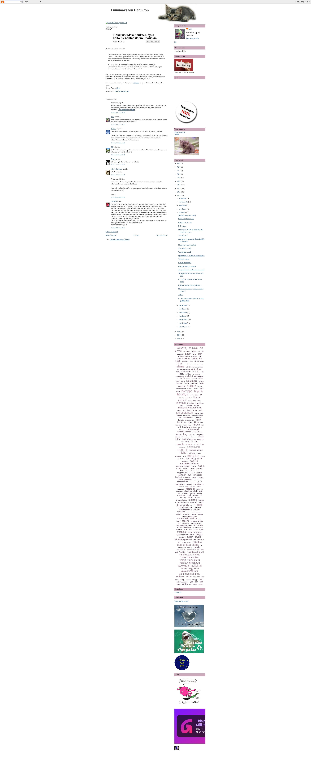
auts (200, 356)
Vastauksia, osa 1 (184, 252)
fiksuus (188, 378)
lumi (192, 441)
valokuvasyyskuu (190, 568)
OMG (189, 475)
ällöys (178, 584)
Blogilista (177, 592)
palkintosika (180, 484)
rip (191, 505)
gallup (177, 381)
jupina (197, 413)
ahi (199, 351)
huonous (189, 388)
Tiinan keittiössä (184, 527)
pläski (195, 491)
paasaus (188, 479)
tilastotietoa (179, 529)
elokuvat (189, 364)
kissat (189, 425)
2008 (179, 335)
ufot (195, 539)
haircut (183, 381)
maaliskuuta (183, 320)
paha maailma (182, 482)
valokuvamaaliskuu (190, 565)
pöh (201, 495)
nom (198, 470)
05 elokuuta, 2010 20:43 (118, 227)
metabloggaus (196, 450)
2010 (179, 196)
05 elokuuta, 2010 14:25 (118, 174)
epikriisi (189, 376)
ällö (201, 582)
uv (201, 545)
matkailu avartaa (193, 447)
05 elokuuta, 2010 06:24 (118, 164)
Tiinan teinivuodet (198, 527)
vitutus (189, 576)
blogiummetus (199, 361)
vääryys (195, 580)
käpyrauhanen (185, 437)
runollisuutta (183, 507)
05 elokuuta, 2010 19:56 (118, 197)
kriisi (179, 427)
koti (202, 425)
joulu (200, 410)
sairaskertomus (185, 510)
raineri (190, 497)
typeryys (182, 537)
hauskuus (186, 383)
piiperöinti (190, 489)
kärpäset (193, 437)
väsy (182, 579)
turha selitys (198, 532)
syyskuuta (183, 209)
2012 (179, 188)
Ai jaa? (109, 29)
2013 (179, 185)
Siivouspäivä (182, 235)
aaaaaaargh (186, 351)
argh (200, 354)
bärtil (179, 363)
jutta (201, 413)
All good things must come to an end (191, 270)
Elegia (113, 159)
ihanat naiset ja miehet (194, 400)
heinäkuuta (183, 305)
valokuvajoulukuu (190, 560)
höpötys (182, 394)
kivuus (196, 424)
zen (196, 582)
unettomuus (201, 539)
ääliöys (195, 584)
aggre (194, 351)
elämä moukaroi (183, 370)
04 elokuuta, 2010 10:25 (118, 112)
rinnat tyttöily (183, 505)
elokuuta (182, 212)
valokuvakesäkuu (190, 562)
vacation (197, 547)
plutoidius (188, 491)
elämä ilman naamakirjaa (194, 367)
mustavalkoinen (183, 466)
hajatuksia (191, 381)
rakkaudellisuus (181, 500)
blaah (177, 361)
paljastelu (199, 482)
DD (112, 147)
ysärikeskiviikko (182, 582)
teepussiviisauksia (182, 525)
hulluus (191, 386)
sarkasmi (197, 510)
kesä (198, 419)
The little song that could (187, 215)
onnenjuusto (186, 477)
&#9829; (182, 348)
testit (190, 525)
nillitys (186, 470)
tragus (201, 529)
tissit (190, 529)
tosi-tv (196, 529)
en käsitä (188, 374)
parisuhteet (189, 484)
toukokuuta (183, 312)
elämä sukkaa (196, 372)
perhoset (192, 486)
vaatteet (189, 547)
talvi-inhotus (185, 523)
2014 (179, 181)
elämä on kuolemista (183, 372)
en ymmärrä (196, 374)
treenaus (181, 532)
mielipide (192, 453)
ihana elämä (188, 397)
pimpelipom (179, 491)
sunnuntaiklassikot (187, 518)
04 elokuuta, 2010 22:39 (118, 154)
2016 (179, 174)
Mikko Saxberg (116, 169)
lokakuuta (182, 205)
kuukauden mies (184, 432)
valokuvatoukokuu (189, 573)
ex (177, 378)
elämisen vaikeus (198, 364)
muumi (194, 466)
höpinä (198, 391)
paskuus (199, 484)
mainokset (182, 447)
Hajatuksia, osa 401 (185, 222)
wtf (201, 579)
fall (181, 378)
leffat (177, 439)
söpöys (185, 521)
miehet (183, 452)
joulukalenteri (184, 412)
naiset (185, 468)
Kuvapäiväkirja (179, 132)
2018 (179, 167)
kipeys (190, 422)
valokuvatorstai (190, 570)
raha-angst (183, 497)
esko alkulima (198, 376)
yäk (191, 582)
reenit (201, 502)
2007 (179, 339)
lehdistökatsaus (189, 439)
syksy (178, 521)
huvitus (196, 388)
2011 (179, 192)
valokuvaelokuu (195, 552)
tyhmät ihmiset (182, 535)
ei (184, 364)
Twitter (176, 134)
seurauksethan (123, 110)
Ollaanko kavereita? (181, 601)
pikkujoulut (200, 489)
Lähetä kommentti (112, 232)
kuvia (178, 434)
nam (181, 471)
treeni (190, 532)
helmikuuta (183, 323)
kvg (185, 434)
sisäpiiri (178, 514)
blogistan (185, 361)
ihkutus (190, 403)
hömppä (186, 391)
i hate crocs (194, 395)
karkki (179, 417)
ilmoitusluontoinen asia (190, 407)
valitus (182, 552)
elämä (180, 366)
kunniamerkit (192, 429)
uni (179, 542)
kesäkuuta (183, 309)
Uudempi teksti (111, 235)
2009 (179, 331)
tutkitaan (136, 83)
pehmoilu (181, 486)
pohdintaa (184, 493)
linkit (182, 441)
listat (187, 441)
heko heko (194, 383)
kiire (185, 422)
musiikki (194, 461)
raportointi (193, 502)
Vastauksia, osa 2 (184, 248)
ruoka (191, 507)
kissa (184, 425)
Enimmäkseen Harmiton (130, 10)
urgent (184, 542)
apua (194, 354)
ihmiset (196, 405)
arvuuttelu (194, 356)
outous (180, 480)
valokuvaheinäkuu (189, 554)
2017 (179, 171)
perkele (199, 486)
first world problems (197, 378)
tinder (185, 529)
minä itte (193, 456)
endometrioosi (180, 376)
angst (188, 353)
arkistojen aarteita (184, 356)
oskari (194, 477)
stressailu (200, 514)
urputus (197, 542)
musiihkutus (185, 461)
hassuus (179, 383)
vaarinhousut (182, 547)
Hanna (113, 201)
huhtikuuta (183, 316)
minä (184, 456)
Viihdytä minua (183, 259)
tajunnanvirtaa (196, 521)
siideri (188, 512)
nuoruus (199, 473)
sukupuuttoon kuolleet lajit (189, 516)
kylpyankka (192, 434)
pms (179, 493)
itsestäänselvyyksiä (122, 91)
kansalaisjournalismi (197, 415)
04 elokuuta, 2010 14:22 (118, 142)
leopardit (200, 439)
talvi (179, 523)
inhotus (179, 410)
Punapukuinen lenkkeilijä (187, 266)
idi (201, 395)
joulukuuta (183, 198)
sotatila (194, 514)
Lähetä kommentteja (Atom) (120, 240)
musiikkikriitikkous (189, 463)
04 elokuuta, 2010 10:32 (118, 124)
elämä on (196, 369)
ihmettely (189, 405)
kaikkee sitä (186, 415)
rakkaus (192, 500)
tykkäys (192, 535)
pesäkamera (180, 489)
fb (184, 379)
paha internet (198, 479)
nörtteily (182, 475)
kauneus (198, 417)
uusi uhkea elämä (188, 544)
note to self (192, 473)
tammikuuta (183, 327)
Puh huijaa (182, 226)
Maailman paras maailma (187, 245)
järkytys (179, 415)
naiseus (192, 468)
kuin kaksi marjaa (189, 427)
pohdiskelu (192, 493)
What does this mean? (186, 219)
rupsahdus (198, 507)
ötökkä (201, 584)
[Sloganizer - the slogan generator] (116, 23)
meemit (182, 450)
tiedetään (131, 110)
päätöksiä (195, 495)
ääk (190, 584)
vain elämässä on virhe (193, 549)
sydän (200, 518)
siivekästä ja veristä (196, 512)
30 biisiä (193, 348)
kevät (179, 422)
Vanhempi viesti (162, 235)
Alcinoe (113, 129)
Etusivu (136, 235)
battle (195, 358)
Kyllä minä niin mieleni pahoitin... (190, 285)
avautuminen (183, 358)
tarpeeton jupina (196, 523)
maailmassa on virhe (190, 444)
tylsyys (199, 534)
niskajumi (192, 470)
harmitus (201, 381)
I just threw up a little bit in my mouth (191, 256)
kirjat (196, 422)
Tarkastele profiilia (192, 38)
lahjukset (201, 437)
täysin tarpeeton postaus (187, 538)
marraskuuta (183, 202)
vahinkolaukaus (180, 549)
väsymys (188, 579)
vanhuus (180, 576)
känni (178, 437)
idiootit (181, 397)
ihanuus (181, 402)
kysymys (200, 435)
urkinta (189, 542)
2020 (179, 163)
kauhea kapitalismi (188, 417)
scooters (181, 512)
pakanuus (192, 482)
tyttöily (190, 537)
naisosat (200, 468)
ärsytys (185, 584)
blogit (191, 361)
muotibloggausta (194, 458)
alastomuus (180, 354)
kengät (181, 420)
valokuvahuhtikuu (189, 557)
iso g (184, 410)
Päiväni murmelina (184, 263)
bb (200, 358)
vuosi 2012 (196, 576)
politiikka (199, 493)
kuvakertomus (197, 432)
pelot (186, 486)
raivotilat (197, 497)
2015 (179, 178)
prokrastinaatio (181, 495)
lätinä (196, 442)
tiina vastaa (198, 525)
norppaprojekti (182, 473)
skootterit (186, 514)
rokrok (198, 505)
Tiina (112, 117)
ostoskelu (200, 477)
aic (203, 351)
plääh (201, 491)
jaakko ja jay (192, 410)
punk (189, 495)
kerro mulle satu (189, 420)
